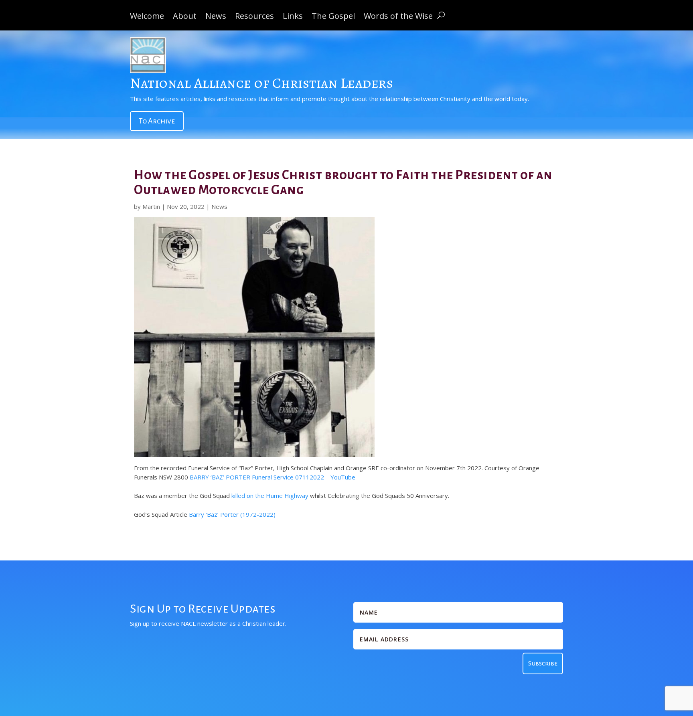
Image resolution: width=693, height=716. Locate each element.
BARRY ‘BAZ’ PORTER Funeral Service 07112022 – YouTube (272, 477)
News (215, 17)
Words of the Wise (398, 17)
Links (293, 17)
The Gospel (333, 17)
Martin (151, 206)
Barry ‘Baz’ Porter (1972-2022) (232, 514)
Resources (254, 17)
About (185, 17)
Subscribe (542, 663)
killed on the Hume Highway (269, 495)
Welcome (147, 17)
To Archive (157, 121)
